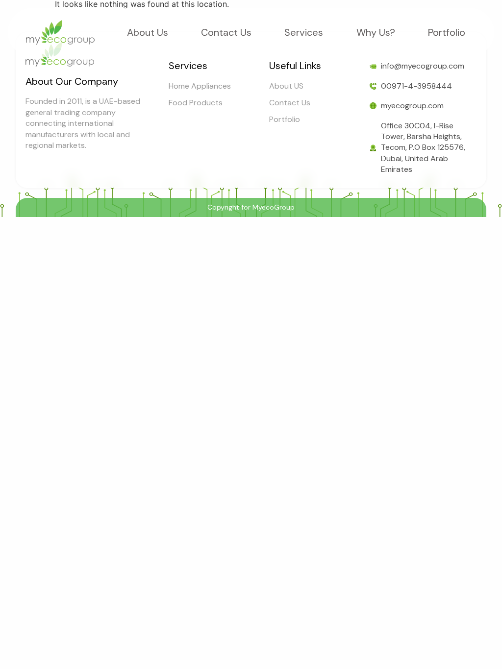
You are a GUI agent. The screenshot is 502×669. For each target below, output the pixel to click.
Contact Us (226, 32)
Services (303, 32)
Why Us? (375, 32)
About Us (147, 32)
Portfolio (446, 32)
